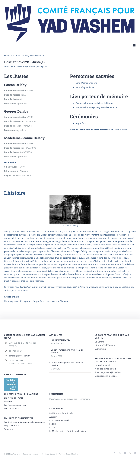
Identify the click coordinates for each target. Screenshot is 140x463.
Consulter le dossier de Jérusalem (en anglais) (25, 66)
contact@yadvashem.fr (19, 355)
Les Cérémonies (11, 408)
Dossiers (8, 401)
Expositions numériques (106, 375)
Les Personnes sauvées (15, 404)
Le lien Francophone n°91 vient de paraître (67, 351)
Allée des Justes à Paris (105, 368)
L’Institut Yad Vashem (105, 345)
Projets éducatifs (12, 425)
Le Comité (99, 341)
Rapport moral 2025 (60, 339)
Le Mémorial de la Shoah (61, 413)
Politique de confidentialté (68, 454)
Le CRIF (52, 424)
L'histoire (15, 192)
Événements (100, 348)
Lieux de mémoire (103, 365)
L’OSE (52, 427)
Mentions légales (48, 454)
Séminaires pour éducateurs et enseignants (24, 421)
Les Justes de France (13, 397)
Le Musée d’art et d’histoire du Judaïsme (68, 431)
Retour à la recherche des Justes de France (24, 55)
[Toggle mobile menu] (134, 45)
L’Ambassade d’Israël (59, 420)
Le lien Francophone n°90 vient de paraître (67, 364)
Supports (8, 429)
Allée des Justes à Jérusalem (108, 372)
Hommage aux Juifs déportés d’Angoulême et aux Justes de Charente (36, 301)
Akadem (53, 416)
